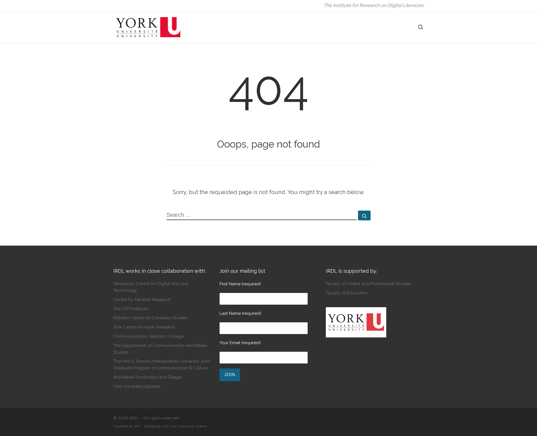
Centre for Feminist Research (142, 299)
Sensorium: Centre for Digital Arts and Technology (150, 287)
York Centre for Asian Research (144, 327)
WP (137, 426)
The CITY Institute (130, 308)
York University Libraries (136, 386)
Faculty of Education (347, 292)
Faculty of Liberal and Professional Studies (368, 283)
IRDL (134, 418)
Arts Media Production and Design (147, 377)
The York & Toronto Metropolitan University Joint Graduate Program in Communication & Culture (161, 364)
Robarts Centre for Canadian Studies (150, 317)
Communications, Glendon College (148, 336)
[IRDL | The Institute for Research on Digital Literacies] (148, 26)
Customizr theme (192, 426)
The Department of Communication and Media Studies (160, 349)
